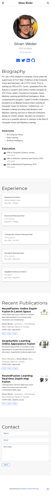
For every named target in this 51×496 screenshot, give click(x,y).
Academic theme (26, 489)
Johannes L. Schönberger (24, 324)
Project (15, 368)
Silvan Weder (25, 3)
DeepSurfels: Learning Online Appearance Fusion (18, 342)
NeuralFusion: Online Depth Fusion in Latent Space (19, 310)
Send (6, 465)
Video (14, 333)
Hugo (37, 489)
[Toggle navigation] (3, 3)
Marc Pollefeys (8, 327)
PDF (4, 333)
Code (9, 333)
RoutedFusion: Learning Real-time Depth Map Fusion (17, 378)
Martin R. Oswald (22, 327)
